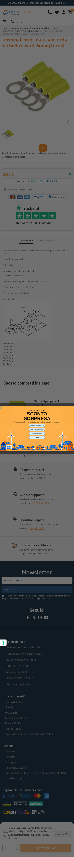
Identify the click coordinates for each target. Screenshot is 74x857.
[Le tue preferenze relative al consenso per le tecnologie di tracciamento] (3, 642)
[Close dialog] (1, 407)
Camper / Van (37, 433)
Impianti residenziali (37, 425)
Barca (37, 437)
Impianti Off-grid (37, 429)
